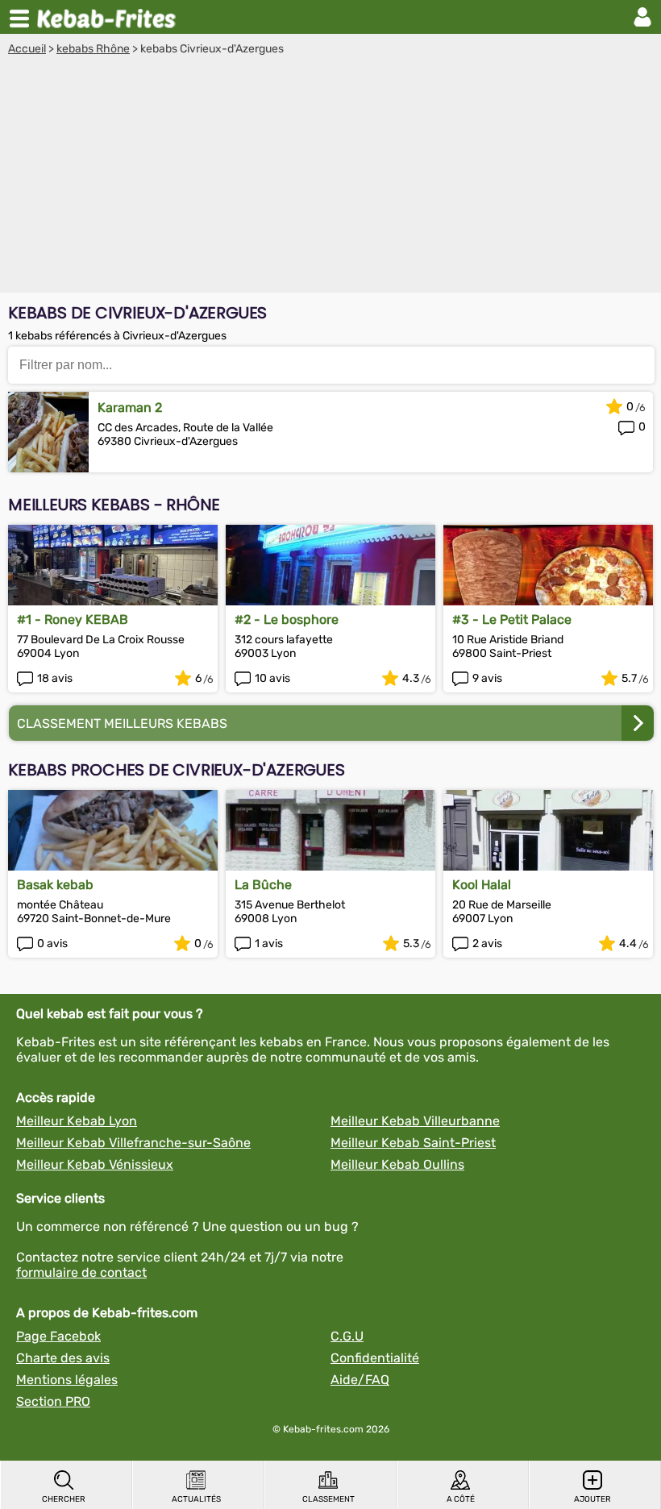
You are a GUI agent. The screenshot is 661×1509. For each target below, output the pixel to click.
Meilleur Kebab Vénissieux (94, 1164)
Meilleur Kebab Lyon (76, 1121)
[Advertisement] (330, 176)
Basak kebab (55, 884)
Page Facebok (58, 1336)
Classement (328, 1499)
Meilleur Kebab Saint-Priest (413, 1142)
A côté (461, 1499)
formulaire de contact (81, 1272)
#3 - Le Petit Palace (512, 619)
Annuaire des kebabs (109, 17)
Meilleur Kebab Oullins (397, 1164)
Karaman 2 (130, 407)
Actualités (196, 1499)
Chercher (63, 1499)
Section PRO (53, 1401)
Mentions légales (67, 1379)
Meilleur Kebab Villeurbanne (415, 1121)
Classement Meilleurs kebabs (122, 723)
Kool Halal (481, 884)
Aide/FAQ (359, 1379)
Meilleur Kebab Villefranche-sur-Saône (133, 1142)
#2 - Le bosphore (287, 619)
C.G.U (347, 1336)
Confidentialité (374, 1358)
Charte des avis (63, 1358)
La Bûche (263, 884)
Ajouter (592, 1499)
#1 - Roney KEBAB (72, 619)
